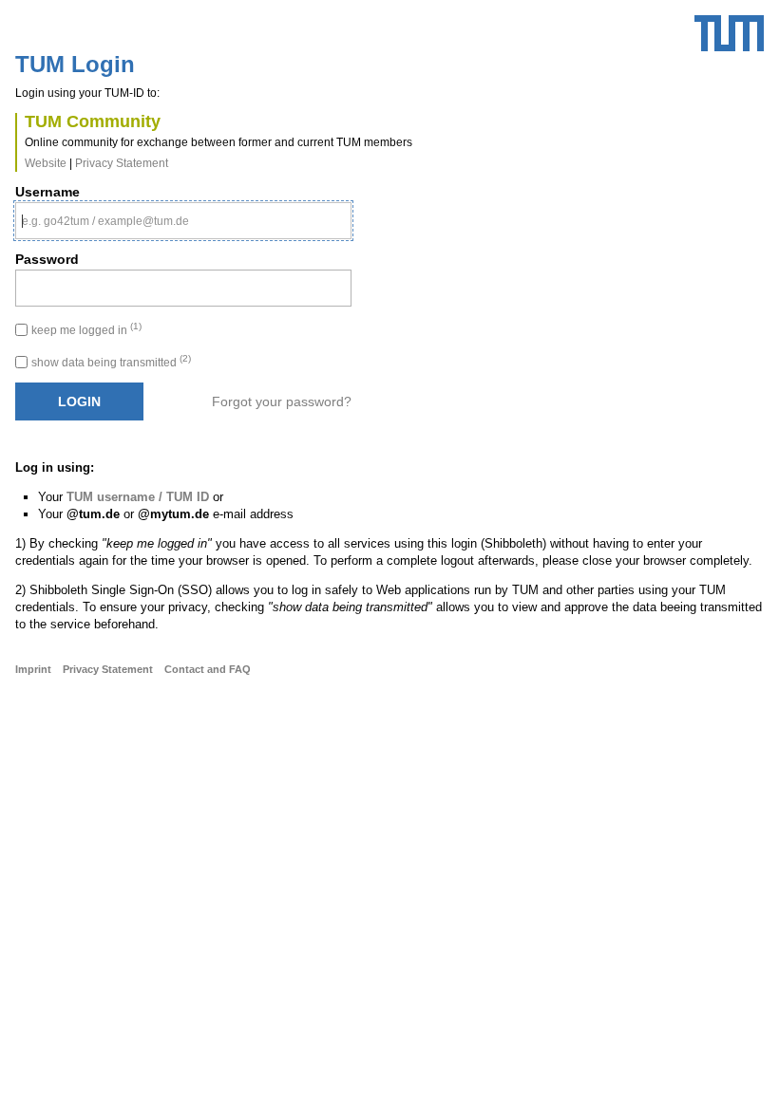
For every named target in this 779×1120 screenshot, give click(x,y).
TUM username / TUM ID (137, 497)
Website (45, 163)
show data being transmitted (111, 362)
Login (79, 401)
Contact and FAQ (207, 669)
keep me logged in (86, 330)
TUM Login (75, 64)
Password (47, 259)
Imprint (33, 669)
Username (47, 191)
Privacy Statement (121, 163)
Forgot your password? (282, 401)
